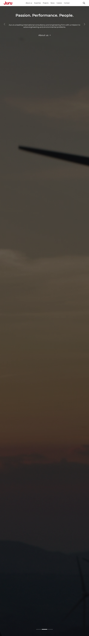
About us (29, 3)
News (52, 3)
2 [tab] (44, 629)
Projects (45, 3)
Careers (59, 3)
